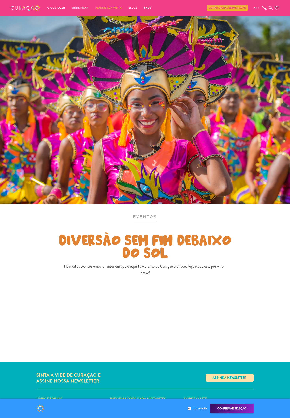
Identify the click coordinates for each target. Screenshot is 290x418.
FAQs (147, 8)
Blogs (133, 8)
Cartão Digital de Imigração (227, 7)
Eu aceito (200, 408)
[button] (25, 8)
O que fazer (56, 8)
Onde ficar (80, 8)
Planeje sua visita (108, 8)
